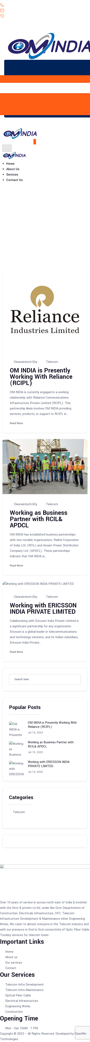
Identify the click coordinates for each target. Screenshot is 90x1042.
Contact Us (14, 180)
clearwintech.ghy (25, 361)
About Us (12, 169)
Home (10, 164)
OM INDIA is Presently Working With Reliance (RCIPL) (41, 376)
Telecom (23, 228)
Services (12, 174)
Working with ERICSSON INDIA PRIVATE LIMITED (43, 608)
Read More (17, 423)
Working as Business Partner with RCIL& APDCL (38, 519)
